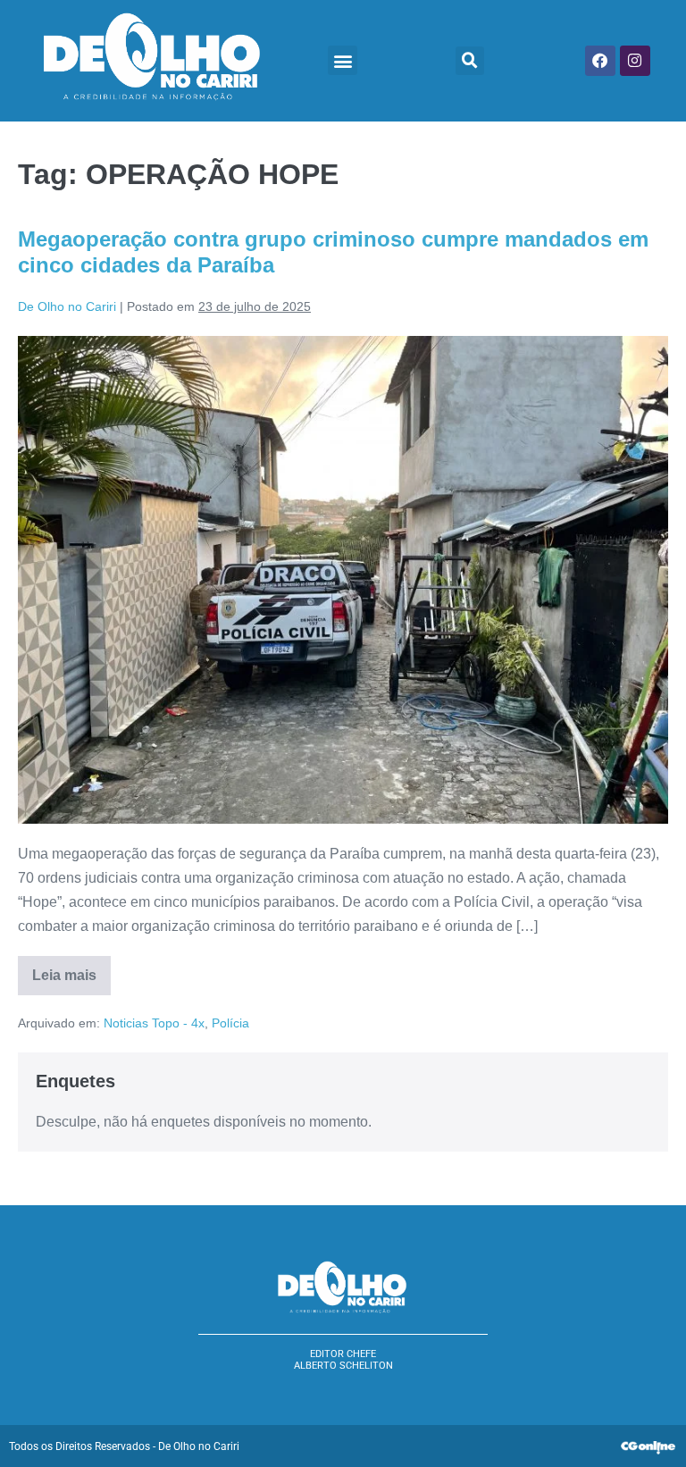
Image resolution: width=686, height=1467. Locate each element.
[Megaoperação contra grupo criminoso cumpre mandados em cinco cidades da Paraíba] (343, 580)
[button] (342, 60)
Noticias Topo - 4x (154, 1023)
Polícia (230, 1023)
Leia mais (71, 969)
